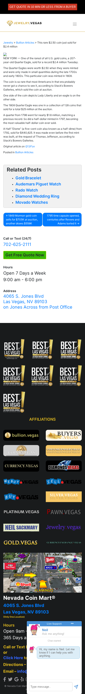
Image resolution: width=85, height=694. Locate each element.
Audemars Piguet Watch (38, 184)
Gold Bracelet (28, 178)
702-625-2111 (17, 244)
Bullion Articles (24, 152)
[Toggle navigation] (74, 24)
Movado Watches (31, 202)
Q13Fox (30, 146)
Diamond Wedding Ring (37, 196)
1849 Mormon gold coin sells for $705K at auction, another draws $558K (22, 219)
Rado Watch (26, 190)
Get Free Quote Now (24, 255)
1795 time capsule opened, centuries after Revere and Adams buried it (63, 219)
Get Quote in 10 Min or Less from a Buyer (43, 6)
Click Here (13, 657)
